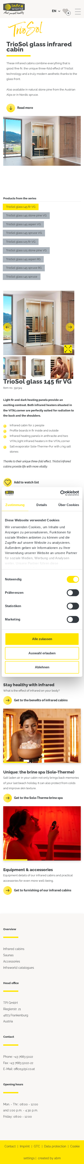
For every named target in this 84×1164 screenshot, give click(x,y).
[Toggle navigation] (78, 12)
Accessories (11, 961)
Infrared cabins (13, 949)
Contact (10, 1146)
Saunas (8, 955)
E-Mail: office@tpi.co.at (19, 1069)
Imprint (25, 1146)
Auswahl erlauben (42, 653)
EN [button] (54, 11)
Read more (25, 107)
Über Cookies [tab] (68, 505)
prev (7, 327)
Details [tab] (41, 505)
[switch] (73, 592)
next (70, 327)
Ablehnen (42, 667)
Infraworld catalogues (18, 967)
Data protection (55, 1146)
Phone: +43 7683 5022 (18, 1056)
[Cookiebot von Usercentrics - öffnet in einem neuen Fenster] (60, 493)
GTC (37, 1146)
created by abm (49, 1158)
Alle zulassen (42, 639)
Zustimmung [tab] (15, 505)
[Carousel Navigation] (38, 327)
